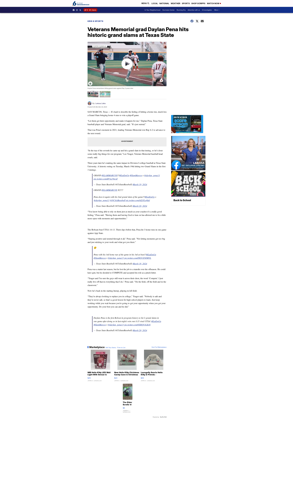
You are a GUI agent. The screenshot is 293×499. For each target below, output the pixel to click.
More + (216, 10)
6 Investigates (207, 10)
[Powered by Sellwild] (163, 417)
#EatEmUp (124, 175)
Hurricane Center (168, 10)
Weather (175, 3)
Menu (144, 3)
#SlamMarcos (136, 175)
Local (155, 3)
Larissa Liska (100, 103)
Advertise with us (194, 10)
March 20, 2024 (140, 205)
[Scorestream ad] (188, 124)
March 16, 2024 (140, 263)
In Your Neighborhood (152, 10)
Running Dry (181, 10)
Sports (186, 3)
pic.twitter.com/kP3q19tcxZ (106, 178)
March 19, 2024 (140, 184)
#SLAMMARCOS (109, 175)
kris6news (77, 10)
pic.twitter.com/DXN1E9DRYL (137, 258)
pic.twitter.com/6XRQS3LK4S (137, 324)
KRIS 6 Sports (95, 21)
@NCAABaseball (117, 200)
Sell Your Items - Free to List (115, 347)
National (164, 3)
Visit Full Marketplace (159, 347)
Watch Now (213, 3)
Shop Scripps (198, 3)
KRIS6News (74, 10)
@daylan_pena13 (152, 175)
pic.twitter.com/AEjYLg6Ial (138, 200)
